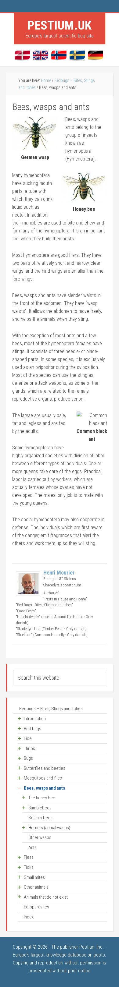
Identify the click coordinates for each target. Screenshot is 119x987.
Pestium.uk (59, 25)
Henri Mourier (58, 572)
